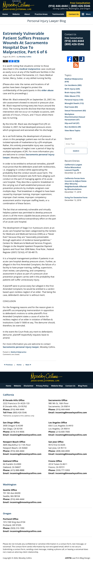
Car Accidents (73, 85)
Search (76, 151)
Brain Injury (72, 92)
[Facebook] (69, 59)
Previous (8, 364)
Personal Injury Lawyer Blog (18, 6)
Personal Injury (74, 99)
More (88, 14)
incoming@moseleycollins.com (71, 412)
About (27, 14)
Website (16, 14)
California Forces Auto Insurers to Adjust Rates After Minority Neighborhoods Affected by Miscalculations (76, 183)
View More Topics (72, 130)
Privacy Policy (42, 386)
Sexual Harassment (75, 110)
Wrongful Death (74, 103)
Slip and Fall (72, 123)
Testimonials (58, 14)
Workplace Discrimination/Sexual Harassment (75, 117)
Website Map (57, 386)
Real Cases (71, 107)
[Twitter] (75, 59)
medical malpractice (30, 69)
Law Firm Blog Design (77, 558)
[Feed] (76, 65)
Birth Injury (72, 89)
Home (5, 14)
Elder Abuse (72, 96)
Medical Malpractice (18, 352)
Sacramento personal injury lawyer (21, 347)
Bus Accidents (73, 127)
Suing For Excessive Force (76, 197)
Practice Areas (41, 14)
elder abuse (48, 90)
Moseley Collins (25, 558)
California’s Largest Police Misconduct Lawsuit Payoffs (73, 167)
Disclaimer (28, 386)
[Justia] (81, 59)
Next (28, 364)
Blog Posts (82, 386)
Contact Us (74, 14)
